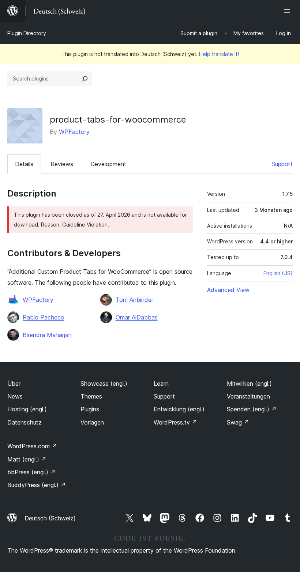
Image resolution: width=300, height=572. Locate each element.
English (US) (278, 273)
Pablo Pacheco (43, 317)
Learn (161, 383)
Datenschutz (24, 422)
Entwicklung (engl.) (179, 409)
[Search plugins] (85, 78)
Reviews (61, 164)
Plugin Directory (26, 33)
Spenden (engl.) (252, 409)
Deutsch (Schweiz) (50, 518)
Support (282, 164)
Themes (91, 396)
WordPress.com (32, 446)
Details (24, 164)
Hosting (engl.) (27, 409)
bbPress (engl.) (31, 472)
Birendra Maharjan (47, 335)
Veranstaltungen (248, 396)
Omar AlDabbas (137, 317)
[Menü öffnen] (288, 11)
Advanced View (228, 290)
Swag (238, 422)
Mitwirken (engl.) (249, 383)
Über (13, 383)
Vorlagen (92, 422)
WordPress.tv (175, 422)
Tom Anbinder (134, 299)
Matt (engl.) (26, 459)
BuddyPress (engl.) (36, 485)
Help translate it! (219, 54)
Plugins (89, 409)
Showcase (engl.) (103, 383)
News (15, 396)
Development (108, 164)
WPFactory (74, 131)
